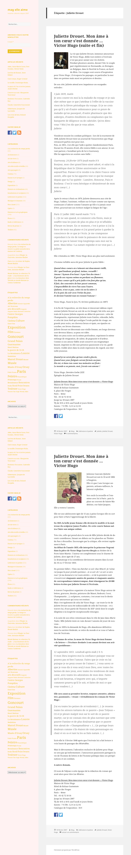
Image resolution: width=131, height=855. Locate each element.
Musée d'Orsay (15, 367)
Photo (10, 218)
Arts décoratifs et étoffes (16, 166)
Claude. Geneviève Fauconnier (19, 105)
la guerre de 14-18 (16, 350)
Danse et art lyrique (15, 178)
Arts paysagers (13, 170)
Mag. (73, 431)
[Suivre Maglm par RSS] (19, 133)
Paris (21, 371)
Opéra (10, 208)
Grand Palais (15, 341)
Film (11, 332)
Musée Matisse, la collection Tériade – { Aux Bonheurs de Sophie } (19, 275)
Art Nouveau (13, 306)
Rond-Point (17, 385)
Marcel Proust (15, 359)
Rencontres (24, 382)
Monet (25, 359)
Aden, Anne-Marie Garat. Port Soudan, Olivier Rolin (18, 67)
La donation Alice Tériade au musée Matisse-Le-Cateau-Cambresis (18, 280)
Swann (26, 385)
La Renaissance (14, 353)
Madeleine (12, 356)
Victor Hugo (22, 389)
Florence (17, 332)
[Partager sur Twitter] (61, 416)
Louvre (25, 353)
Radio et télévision (14, 222)
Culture (20, 320)
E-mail (11, 42)
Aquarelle (26, 304)
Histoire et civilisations (16, 189)
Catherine (27, 311)
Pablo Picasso (12, 372)
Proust (19, 380)
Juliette (99, 431)
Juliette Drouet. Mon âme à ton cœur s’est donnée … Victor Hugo (83, 381)
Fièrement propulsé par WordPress (66, 850)
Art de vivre (12, 158)
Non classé (11, 204)
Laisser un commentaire (70, 832)
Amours (20, 304)
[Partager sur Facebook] (56, 416)
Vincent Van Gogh (13, 391)
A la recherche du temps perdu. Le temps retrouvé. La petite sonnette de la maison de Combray (19, 247)
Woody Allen (24, 391)
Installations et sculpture (17, 193)
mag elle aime (18, 9)
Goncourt (16, 336)
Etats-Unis (11, 324)
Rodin (10, 386)
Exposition (11, 185)
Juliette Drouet (107, 431)
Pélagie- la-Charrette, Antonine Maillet (18, 256)
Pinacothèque (22, 377)
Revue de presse (13, 226)
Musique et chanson (15, 201)
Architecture (12, 155)
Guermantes (14, 344)
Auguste (24, 309)
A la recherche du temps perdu (19, 149)
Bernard (20, 311)
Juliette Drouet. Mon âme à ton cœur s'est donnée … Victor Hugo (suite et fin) (81, 40)
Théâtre (10, 230)
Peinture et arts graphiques (17, 212)
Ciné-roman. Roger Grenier (18, 79)
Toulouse (12, 388)
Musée (12, 363)
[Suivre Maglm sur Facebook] (10, 133)
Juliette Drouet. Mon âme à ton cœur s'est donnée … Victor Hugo (81, 461)
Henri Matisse (13, 347)
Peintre (12, 376)
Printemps (12, 379)
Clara (10, 261)
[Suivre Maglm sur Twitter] (14, 133)
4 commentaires (72, 433)
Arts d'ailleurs (13, 162)
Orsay (26, 367)
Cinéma (10, 174)
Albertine (12, 303)
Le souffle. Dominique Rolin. (18, 83)
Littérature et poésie (15, 197)
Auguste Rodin (13, 311)
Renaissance (13, 382)
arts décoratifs (14, 309)
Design (10, 181)
